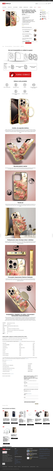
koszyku (20, 341)
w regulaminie (26, 358)
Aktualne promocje (4, 466)
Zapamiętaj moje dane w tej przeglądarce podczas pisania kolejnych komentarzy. (29, 402)
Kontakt (15, 463)
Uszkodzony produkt (32, 466)
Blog (15, 454)
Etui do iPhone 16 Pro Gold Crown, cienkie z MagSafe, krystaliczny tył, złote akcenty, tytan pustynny (46, 419)
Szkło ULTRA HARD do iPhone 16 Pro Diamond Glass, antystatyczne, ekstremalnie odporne (14, 419)
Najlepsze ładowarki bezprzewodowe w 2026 (44, 453)
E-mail (25, 397)
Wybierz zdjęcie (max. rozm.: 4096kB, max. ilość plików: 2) (31, 389)
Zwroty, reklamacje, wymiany (18, 462)
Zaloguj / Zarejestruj (44, 0)
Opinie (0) (22, 46)
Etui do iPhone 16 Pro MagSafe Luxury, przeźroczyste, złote (14, 435)
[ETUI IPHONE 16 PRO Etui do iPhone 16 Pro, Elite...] (0, 235)
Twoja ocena (25, 382)
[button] (35, 30)
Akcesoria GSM (16, 450)
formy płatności (12, 373)
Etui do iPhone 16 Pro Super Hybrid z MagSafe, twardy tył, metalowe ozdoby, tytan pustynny (6, 419)
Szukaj (46, 3)
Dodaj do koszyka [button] (38, 423)
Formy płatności (16, 460)
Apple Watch (16, 451)
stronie (11, 369)
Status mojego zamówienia (17, 461)
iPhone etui (16, 452)
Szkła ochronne (16, 453)
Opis (3, 46)
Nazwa (25, 394)
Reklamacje (19, 466)
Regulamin (15, 466)
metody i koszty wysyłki (9, 360)
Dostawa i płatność (16, 46)
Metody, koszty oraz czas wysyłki (18, 459)
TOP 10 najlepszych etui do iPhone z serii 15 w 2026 (44, 451)
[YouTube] (49, 0)
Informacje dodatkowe (8, 46)
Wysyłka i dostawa (10, 466)
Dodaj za (26, 31)
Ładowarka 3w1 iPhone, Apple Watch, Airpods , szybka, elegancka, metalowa (38, 420)
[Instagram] (50, 0)
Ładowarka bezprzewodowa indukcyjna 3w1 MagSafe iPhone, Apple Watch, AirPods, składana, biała (22, 421)
